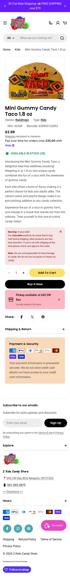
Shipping (10, 136)
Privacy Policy (12, 546)
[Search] (62, 38)
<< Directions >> (13, 491)
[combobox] (35, 38)
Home (6, 49)
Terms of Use (45, 432)
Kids (17, 49)
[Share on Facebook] (21, 317)
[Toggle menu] (5, 23)
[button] (5, 6)
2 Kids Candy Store (25, 553)
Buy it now (35, 284)
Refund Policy (27, 539)
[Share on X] (32, 317)
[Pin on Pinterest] (43, 317)
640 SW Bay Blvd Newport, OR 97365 (30, 478)
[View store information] (59, 299)
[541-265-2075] (50, 23)
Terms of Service (51, 539)
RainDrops (22, 120)
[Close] (60, 231)
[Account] (58, 23)
